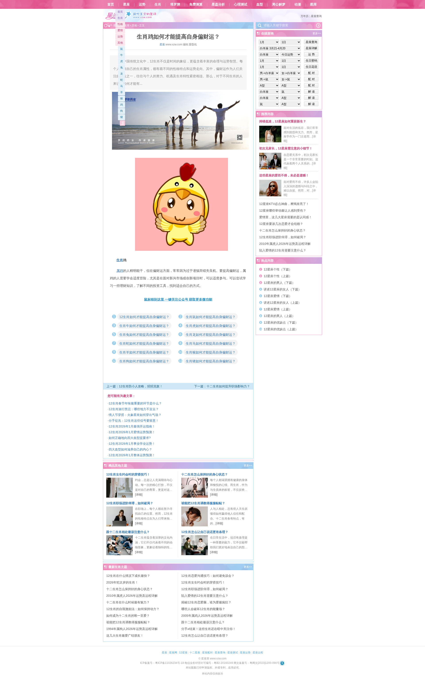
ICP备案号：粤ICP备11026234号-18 (162, 663)
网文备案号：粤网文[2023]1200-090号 (257, 663)
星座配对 (207, 652)
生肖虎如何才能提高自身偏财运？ (211, 326)
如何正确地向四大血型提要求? (130, 438)
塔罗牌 (175, 4)
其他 (120, 42)
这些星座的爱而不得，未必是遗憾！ (284, 175)
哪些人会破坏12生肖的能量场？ (203, 609)
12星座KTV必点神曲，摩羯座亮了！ (284, 204)
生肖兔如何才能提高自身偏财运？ (144, 334)
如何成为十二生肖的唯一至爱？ (128, 615)
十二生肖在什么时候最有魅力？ (128, 602)
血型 (259, 4)
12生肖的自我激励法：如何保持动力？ (132, 609)
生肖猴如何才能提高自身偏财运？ (211, 352)
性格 (120, 24)
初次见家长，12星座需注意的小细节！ (285, 148)
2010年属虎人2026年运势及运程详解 (132, 595)
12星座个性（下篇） (278, 269)
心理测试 (240, 4)
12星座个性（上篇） (278, 276)
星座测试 (232, 652)
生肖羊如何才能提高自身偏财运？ (144, 352)
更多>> (248, 465)
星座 (126, 4)
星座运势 (245, 652)
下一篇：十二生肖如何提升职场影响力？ (222, 386)
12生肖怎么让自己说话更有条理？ (204, 532)
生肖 (158, 4)
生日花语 (311, 66)
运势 (142, 4)
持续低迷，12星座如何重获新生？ (282, 121)
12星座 (183, 652)
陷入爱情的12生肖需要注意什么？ (204, 595)
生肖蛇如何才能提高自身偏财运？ (144, 343)
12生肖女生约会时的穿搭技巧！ (128, 474)
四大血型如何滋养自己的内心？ (130, 449)
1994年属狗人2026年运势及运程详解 (132, 629)
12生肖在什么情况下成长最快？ (128, 576)
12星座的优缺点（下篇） (281, 322)
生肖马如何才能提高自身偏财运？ (211, 343)
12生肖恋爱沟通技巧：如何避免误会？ (207, 576)
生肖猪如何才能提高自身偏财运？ (211, 361)
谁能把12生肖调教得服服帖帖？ (203, 503)
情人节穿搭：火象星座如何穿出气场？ (135, 415)
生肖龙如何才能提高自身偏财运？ (211, 334)
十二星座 (194, 652)
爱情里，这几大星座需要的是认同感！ (285, 217)
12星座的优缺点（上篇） (281, 329)
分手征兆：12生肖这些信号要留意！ (134, 420)
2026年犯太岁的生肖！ (122, 582)
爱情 (120, 30)
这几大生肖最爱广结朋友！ (124, 635)
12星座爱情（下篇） (278, 296)
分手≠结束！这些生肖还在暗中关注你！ (208, 629)
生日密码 (311, 60)
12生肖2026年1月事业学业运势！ (132, 443)
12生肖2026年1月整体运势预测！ (132, 455)
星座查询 (316, 16)
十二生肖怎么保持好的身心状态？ (204, 474)
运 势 (311, 54)
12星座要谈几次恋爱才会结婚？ (281, 224)
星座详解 (311, 48)
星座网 (173, 652)
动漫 (297, 4)
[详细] (139, 494)
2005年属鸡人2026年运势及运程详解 (207, 615)
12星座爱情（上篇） (278, 309)
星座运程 (258, 652)
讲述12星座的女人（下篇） (282, 289)
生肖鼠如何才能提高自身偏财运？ (211, 317)
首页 (110, 4)
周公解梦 (278, 4)
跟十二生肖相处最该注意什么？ (128, 532)
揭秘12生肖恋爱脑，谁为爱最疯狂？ (206, 602)
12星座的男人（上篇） (279, 316)
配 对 (311, 73)
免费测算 (196, 4)
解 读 (311, 91)
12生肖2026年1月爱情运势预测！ (132, 432)
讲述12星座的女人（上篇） (282, 302)
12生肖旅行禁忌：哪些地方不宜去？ (134, 409)
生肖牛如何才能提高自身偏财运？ (144, 326)
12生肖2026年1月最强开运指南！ (132, 426)
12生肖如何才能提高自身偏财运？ (144, 317)
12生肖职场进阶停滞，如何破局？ (129, 503)
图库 (313, 4)
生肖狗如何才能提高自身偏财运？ (144, 361)
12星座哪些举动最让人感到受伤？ (282, 210)
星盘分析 (218, 4)
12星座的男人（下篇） (279, 282)
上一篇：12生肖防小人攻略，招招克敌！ (134, 386)
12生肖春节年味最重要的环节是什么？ (135, 403)
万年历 (305, 16)
